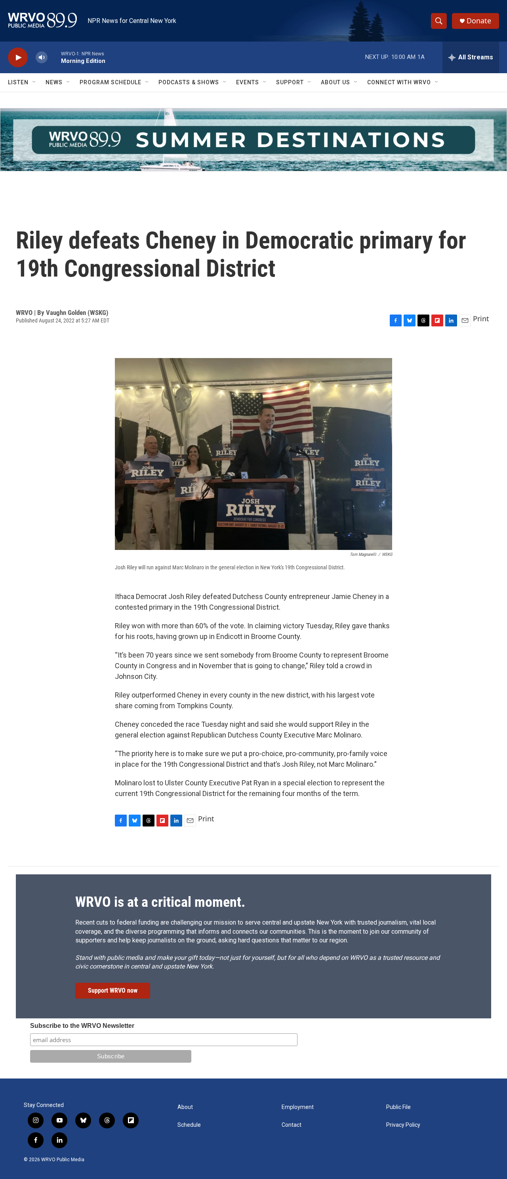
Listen (18, 82)
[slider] (54, 57)
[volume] (41, 57)
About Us (335, 82)
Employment (298, 1107)
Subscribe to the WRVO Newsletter (82, 1025)
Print (481, 318)
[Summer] (253, 139)
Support (290, 82)
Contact (291, 1125)
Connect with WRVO (399, 82)
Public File (398, 1107)
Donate (479, 21)
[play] (17, 57)
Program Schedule (110, 82)
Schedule (189, 1125)
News (54, 82)
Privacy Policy (403, 1125)
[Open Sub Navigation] (34, 82)
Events (247, 82)
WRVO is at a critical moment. (160, 902)
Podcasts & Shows (188, 82)
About (185, 1107)
